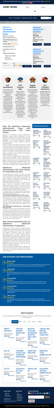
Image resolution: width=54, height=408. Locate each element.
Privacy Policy (20, 397)
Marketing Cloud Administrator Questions (37, 175)
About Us (7, 393)
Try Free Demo (37, 66)
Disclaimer (19, 394)
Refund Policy (8, 396)
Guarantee (7, 394)
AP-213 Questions (36, 184)
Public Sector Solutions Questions (36, 194)
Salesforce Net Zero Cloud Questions (36, 143)
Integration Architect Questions (36, 159)
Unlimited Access (27, 18)
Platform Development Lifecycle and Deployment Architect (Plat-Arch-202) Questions (47, 146)
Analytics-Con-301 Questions (36, 204)
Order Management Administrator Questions (48, 132)
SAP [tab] (29, 321)
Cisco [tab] (24, 321)
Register (43, 7)
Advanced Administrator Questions (37, 132)
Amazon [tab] (34, 321)
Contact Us (19, 396)
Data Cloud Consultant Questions (47, 194)
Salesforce (14, 22)
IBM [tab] (20, 321)
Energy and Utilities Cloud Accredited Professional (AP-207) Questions (47, 162)
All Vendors (17, 18)
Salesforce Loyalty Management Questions (47, 175)
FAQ (18, 393)
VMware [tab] (39, 321)
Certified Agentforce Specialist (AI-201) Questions (47, 205)
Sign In (27, 7)
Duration (5, 63)
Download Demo (37, 44)
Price (14, 63)
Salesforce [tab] (15, 321)
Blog (35, 18)
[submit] (50, 18)
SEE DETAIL (6, 336)
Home (10, 18)
